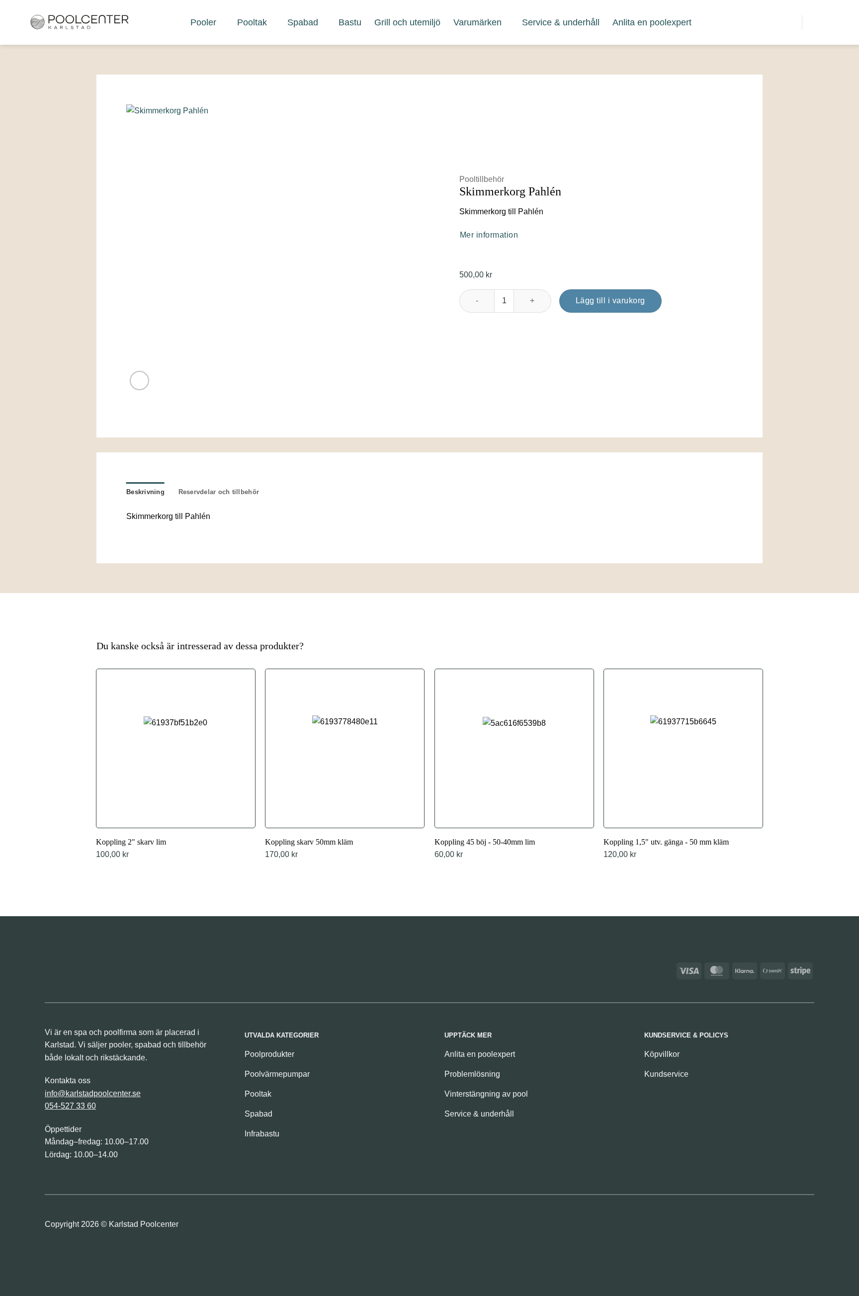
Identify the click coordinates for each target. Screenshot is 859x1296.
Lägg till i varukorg (610, 300)
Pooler (203, 22)
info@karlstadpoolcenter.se (93, 1093)
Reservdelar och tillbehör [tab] (218, 492)
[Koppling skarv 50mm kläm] (345, 765)
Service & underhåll (561, 22)
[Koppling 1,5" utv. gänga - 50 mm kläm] (683, 765)
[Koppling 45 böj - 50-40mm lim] (514, 765)
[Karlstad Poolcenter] (79, 22)
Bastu (350, 22)
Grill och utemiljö (407, 22)
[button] (742, 22)
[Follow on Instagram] (805, 1226)
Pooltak (252, 22)
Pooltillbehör (481, 179)
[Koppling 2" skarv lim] (176, 765)
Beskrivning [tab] (145, 492)
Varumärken (477, 22)
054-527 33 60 (70, 1106)
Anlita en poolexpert (651, 22)
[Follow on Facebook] (788, 1226)
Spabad (302, 22)
